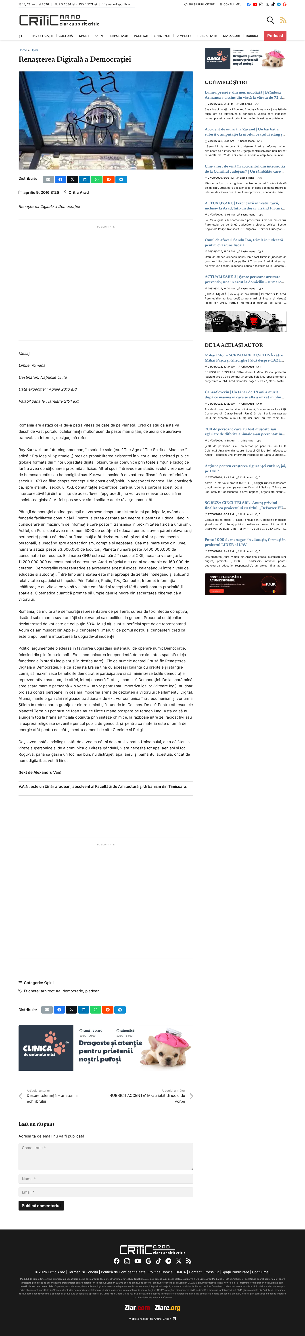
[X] (267, 4)
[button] (270, 20)
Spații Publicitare (235, 1272)
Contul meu (261, 1272)
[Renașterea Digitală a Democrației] (106, 74)
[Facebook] (249, 4)
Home (23, 50)
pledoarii (92, 991)
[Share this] (60, 179)
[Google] (284, 4)
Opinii (34, 50)
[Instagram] (261, 4)
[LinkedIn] (174, 1318)
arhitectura (51, 991)
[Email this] (48, 179)
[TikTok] (273, 4)
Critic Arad (79, 192)
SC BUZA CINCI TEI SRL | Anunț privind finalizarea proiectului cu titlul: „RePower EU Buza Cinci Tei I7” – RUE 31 (244, 508)
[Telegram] (279, 4)
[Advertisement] (106, 282)
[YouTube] (255, 4)
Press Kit (212, 1272)
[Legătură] (283, 20)
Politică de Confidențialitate (123, 1272)
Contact (195, 1272)
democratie (73, 991)
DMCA (180, 1272)
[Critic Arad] (59, 20)
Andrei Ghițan (162, 1318)
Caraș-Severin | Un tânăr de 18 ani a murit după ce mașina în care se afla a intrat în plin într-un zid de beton (243, 398)
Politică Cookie (160, 1272)
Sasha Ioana (247, 140)
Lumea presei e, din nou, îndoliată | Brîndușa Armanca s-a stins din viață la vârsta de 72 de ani (244, 98)
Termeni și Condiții (83, 1272)
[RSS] (188, 1261)
